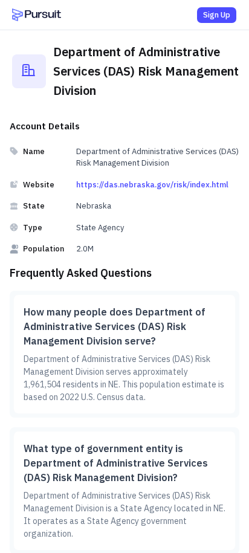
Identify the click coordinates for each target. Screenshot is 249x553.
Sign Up (216, 15)
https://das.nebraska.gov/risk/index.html (152, 184)
